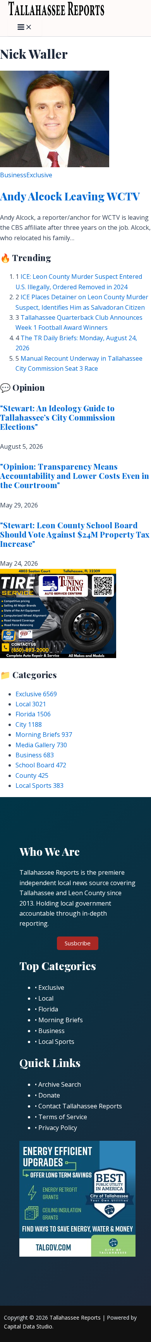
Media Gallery (41, 745)
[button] (77, 943)
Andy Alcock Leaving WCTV (70, 196)
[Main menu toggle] (25, 27)
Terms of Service (62, 1117)
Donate (49, 1095)
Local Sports (39, 785)
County (31, 775)
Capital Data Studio (28, 1326)
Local (30, 704)
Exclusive (39, 175)
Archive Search (59, 1084)
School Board (40, 765)
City (28, 724)
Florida (33, 714)
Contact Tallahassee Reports (80, 1106)
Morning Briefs (43, 734)
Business (13, 175)
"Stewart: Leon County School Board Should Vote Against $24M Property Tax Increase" (74, 534)
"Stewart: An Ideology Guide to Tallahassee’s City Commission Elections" (57, 417)
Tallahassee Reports (75, 1317)
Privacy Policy (57, 1127)
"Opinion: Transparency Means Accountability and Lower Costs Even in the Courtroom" (74, 475)
